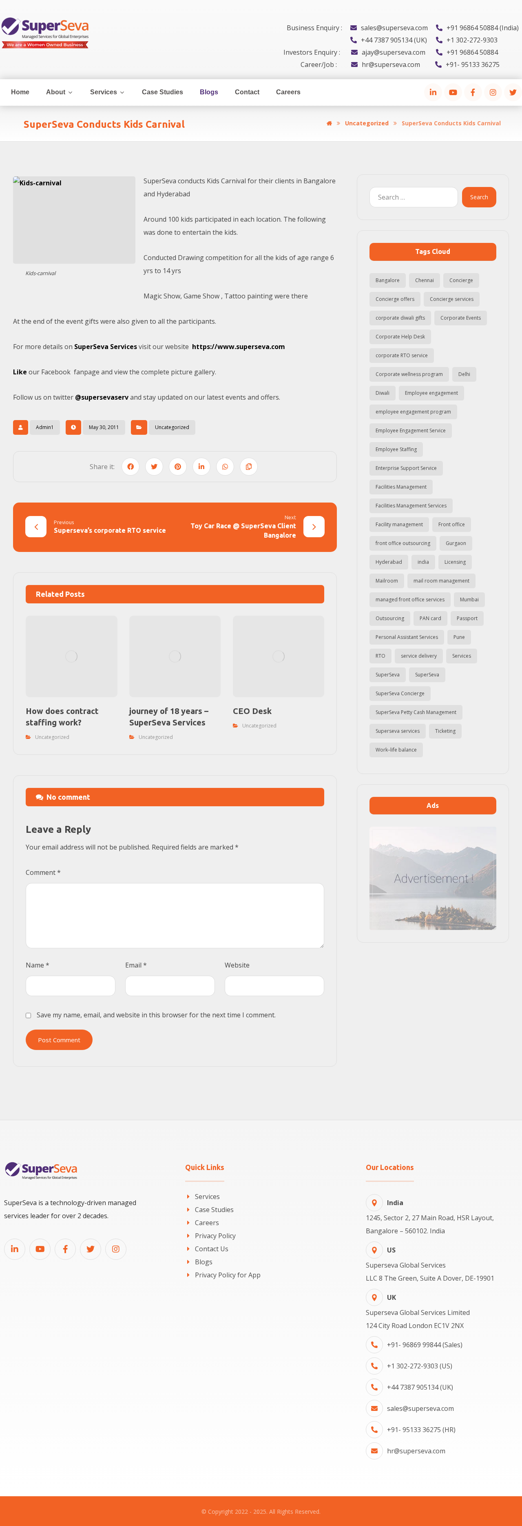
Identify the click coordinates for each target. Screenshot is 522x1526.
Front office (451, 524)
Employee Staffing (396, 449)
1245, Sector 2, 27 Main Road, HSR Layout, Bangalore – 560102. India (430, 1216)
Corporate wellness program (409, 374)
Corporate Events (460, 317)
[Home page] (329, 123)
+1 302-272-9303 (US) (419, 1365)
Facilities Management (401, 486)
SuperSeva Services (105, 346)
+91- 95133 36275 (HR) (421, 1429)
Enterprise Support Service (406, 468)
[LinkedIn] (433, 92)
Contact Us (211, 1248)
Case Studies (214, 1209)
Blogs (203, 1261)
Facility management (399, 524)
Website (237, 965)
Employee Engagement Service (411, 430)
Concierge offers (395, 299)
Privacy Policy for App (228, 1274)
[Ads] (432, 878)
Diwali (382, 392)
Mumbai (469, 599)
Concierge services (451, 299)
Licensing (455, 561)
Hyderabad (389, 561)
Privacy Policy (215, 1235)
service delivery (419, 655)
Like (20, 371)
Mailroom (387, 580)
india (423, 561)
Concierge (461, 280)
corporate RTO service (402, 355)
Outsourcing (390, 618)
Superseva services (398, 730)
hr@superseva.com (416, 1450)
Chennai (424, 280)
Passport (467, 618)
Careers (207, 1222)
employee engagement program (413, 411)
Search (479, 197)
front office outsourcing (403, 543)
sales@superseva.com (420, 1408)
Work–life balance (396, 749)
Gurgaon (456, 543)
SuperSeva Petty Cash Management (416, 712)
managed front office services (410, 599)
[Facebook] (473, 92)
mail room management (441, 580)
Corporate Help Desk (400, 336)
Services (461, 655)
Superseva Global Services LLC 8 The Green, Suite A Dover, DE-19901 (430, 1264)
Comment (43, 872)
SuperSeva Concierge (400, 693)
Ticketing (445, 730)
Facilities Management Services (411, 505)
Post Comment (59, 1040)
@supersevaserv (100, 397)
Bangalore (388, 280)
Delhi (464, 374)
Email (136, 965)
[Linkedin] (14, 1249)
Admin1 (45, 427)
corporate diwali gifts (400, 317)
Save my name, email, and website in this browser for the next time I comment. (156, 1014)
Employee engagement (431, 392)
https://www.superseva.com (238, 346)
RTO (380, 655)
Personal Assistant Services (407, 637)
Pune (459, 637)
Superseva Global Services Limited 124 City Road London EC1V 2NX (418, 1311)
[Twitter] (513, 92)
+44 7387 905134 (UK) (420, 1387)
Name (37, 965)
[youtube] (453, 92)
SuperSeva (388, 674)
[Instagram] (493, 92)
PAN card (430, 618)
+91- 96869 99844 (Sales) (424, 1344)
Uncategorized (172, 427)
